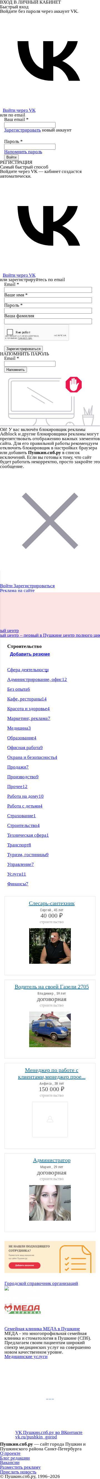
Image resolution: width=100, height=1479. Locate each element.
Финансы (17, 883)
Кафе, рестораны (27, 699)
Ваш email (16, 119)
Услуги (16, 874)
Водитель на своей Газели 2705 (52, 986)
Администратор (52, 1160)
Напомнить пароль (23, 151)
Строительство (23, 825)
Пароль (13, 141)
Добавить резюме (30, 654)
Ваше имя (16, 295)
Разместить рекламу (20, 1467)
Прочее (17, 786)
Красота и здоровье (28, 708)
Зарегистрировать (22, 130)
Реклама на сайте (17, 590)
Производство (23, 776)
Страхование (21, 815)
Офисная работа (25, 747)
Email (11, 284)
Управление (20, 864)
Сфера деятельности (28, 669)
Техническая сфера (28, 835)
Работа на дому (25, 796)
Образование (21, 737)
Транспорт (19, 845)
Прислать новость (18, 1472)
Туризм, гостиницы (28, 854)
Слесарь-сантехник (52, 903)
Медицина (19, 728)
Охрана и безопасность (32, 757)
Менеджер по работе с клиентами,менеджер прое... (52, 1073)
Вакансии (9, 1462)
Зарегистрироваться (34, 585)
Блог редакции (15, 1458)
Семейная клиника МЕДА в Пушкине (42, 1328)
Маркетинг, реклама (28, 718)
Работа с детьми (24, 806)
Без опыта (18, 689)
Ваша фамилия (19, 315)
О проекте (10, 1453)
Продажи (18, 767)
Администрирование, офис (37, 679)
